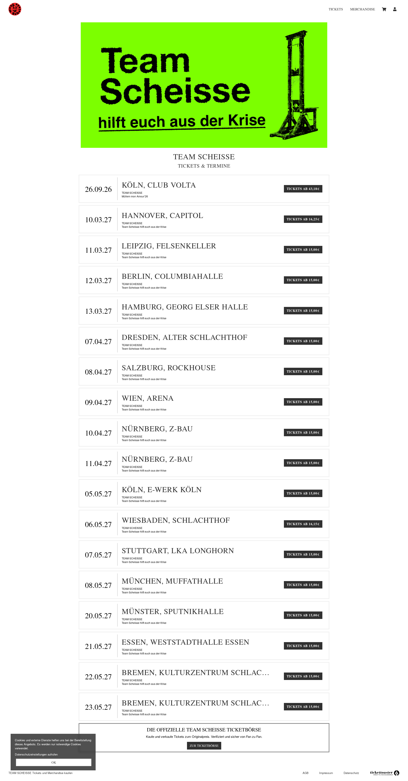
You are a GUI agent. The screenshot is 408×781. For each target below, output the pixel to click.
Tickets (336, 9)
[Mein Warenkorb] (384, 9)
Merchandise (362, 9)
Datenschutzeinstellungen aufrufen (36, 754)
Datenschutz (351, 773)
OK (53, 762)
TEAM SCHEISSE (59, 9)
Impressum (326, 773)
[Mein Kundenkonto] (395, 9)
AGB (306, 773)
